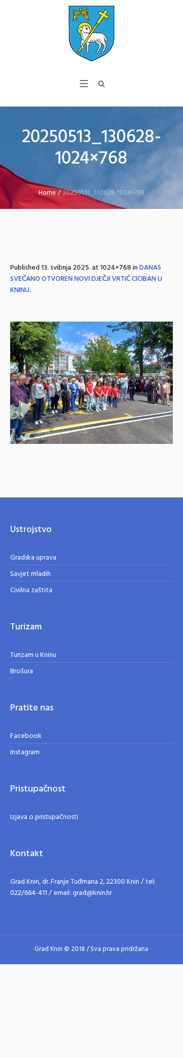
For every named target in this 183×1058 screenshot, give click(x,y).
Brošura (21, 671)
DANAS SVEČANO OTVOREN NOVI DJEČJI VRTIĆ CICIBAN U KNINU (86, 279)
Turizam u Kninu (33, 655)
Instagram (25, 752)
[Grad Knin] (91, 33)
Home (47, 193)
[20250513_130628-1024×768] (91, 383)
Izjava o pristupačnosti (44, 817)
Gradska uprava (33, 558)
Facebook (26, 736)
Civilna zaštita (31, 590)
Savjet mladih (30, 574)
